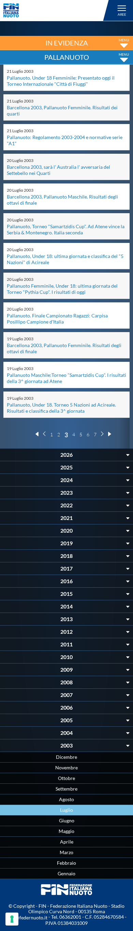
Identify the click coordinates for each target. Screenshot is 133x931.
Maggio (66, 831)
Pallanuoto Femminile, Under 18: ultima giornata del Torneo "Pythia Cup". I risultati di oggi (62, 289)
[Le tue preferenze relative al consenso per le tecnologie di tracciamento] (11, 919)
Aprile (66, 842)
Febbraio (66, 863)
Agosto (66, 799)
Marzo (66, 852)
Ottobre (66, 778)
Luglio (66, 810)
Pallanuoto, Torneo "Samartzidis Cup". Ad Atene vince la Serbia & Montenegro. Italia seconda (65, 229)
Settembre (66, 789)
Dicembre (66, 757)
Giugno (66, 820)
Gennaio (66, 873)
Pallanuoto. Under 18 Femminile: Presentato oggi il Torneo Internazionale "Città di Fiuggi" (61, 81)
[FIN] (57, 10)
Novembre (66, 767)
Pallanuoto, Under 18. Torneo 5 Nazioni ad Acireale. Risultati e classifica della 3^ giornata (61, 408)
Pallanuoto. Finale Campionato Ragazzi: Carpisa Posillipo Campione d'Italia (57, 319)
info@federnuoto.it (27, 917)
